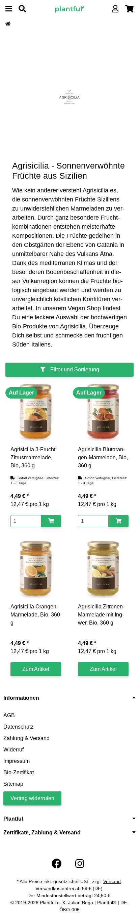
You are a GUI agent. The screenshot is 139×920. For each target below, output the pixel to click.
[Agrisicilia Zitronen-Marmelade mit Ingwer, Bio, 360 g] (103, 569)
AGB (9, 715)
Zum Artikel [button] (35, 669)
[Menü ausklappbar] (8, 8)
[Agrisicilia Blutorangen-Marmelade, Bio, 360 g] (103, 412)
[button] (115, 8)
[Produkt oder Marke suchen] (22, 8)
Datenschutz (18, 727)
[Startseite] (7, 23)
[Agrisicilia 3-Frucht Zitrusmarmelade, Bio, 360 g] (35, 412)
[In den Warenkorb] (51, 521)
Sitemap (13, 784)
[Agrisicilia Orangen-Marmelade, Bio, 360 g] (35, 569)
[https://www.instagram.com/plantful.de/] (79, 863)
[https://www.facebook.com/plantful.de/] (56, 863)
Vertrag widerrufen (32, 798)
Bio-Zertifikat (18, 772)
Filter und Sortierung (74, 369)
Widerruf (13, 749)
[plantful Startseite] (70, 8)
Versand (112, 881)
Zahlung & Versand (26, 738)
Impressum (16, 761)
